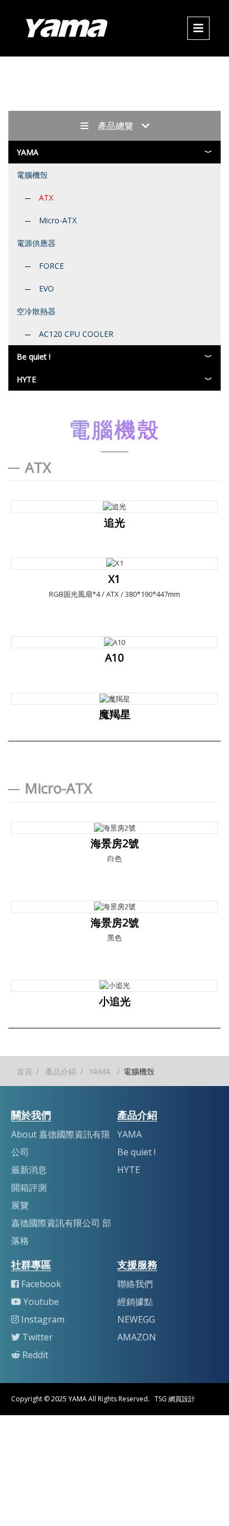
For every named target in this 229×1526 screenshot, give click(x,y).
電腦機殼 (32, 175)
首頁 (24, 1071)
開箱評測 (29, 1187)
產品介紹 (60, 1071)
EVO (46, 288)
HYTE (26, 379)
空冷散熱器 (36, 311)
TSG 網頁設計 (175, 1399)
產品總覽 (114, 126)
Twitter (37, 1337)
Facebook (41, 1284)
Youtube (41, 1301)
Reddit (35, 1355)
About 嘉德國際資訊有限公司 (60, 1143)
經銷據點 (135, 1301)
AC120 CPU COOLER (76, 334)
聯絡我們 (135, 1284)
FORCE (51, 265)
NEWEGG (136, 1319)
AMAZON (136, 1337)
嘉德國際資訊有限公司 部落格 (61, 1232)
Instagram (42, 1319)
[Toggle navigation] (198, 28)
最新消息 (29, 1170)
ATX (46, 197)
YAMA (27, 152)
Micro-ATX (58, 220)
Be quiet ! (34, 356)
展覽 (20, 1205)
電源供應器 (36, 243)
